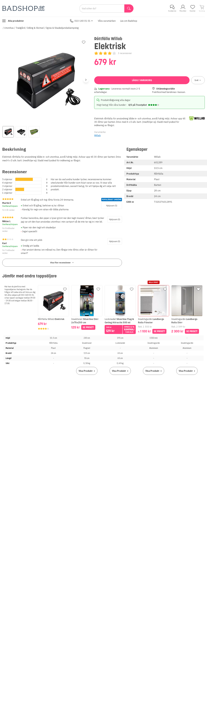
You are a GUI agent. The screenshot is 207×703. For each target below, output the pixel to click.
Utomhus (9, 27)
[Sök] (128, 8)
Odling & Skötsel (35, 27)
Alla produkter (16, 20)
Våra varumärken (107, 20)
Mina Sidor (183, 11)
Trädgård (20, 27)
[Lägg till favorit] (83, 42)
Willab (97, 135)
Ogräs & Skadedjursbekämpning (62, 27)
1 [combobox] (196, 80)
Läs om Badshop (128, 20)
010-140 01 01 (82, 20)
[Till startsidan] (23, 8)
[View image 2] (21, 131)
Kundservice (172, 11)
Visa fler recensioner (60, 262)
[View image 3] (34, 131)
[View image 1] (8, 131)
